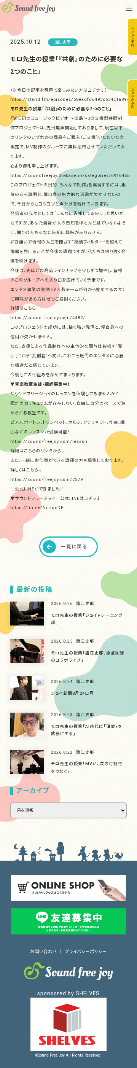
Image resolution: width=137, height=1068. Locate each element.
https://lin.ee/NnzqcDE (37, 507)
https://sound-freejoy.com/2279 (46, 479)
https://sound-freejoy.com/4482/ (47, 317)
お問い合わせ (43, 951)
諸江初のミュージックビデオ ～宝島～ (50, 118)
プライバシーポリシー (86, 951)
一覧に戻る (74, 546)
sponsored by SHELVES (68, 993)
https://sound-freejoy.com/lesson (49, 441)
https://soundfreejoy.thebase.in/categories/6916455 (70, 175)
